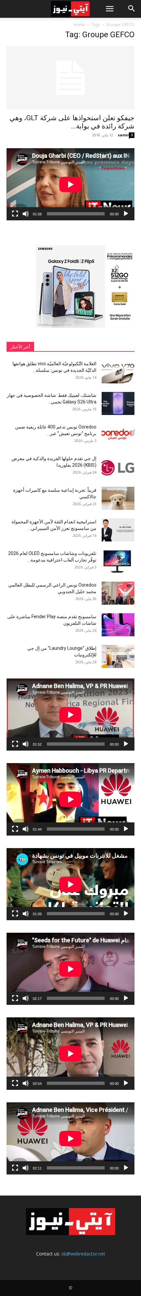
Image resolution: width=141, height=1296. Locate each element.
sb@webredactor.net (83, 1254)
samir (123, 134)
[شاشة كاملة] (15, 213)
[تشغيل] (126, 213)
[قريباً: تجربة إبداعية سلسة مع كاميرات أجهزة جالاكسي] (118, 498)
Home (79, 24)
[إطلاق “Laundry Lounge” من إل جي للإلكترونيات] (118, 656)
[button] (109, 9)
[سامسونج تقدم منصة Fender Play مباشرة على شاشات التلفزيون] (118, 624)
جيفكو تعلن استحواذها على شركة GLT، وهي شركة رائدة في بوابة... (72, 122)
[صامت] (25, 213)
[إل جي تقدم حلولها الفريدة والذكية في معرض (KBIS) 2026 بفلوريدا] (118, 466)
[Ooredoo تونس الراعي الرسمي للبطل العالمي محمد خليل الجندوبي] (118, 593)
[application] (70, 184)
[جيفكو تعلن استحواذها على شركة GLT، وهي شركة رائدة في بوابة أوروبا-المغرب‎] (70, 78)
